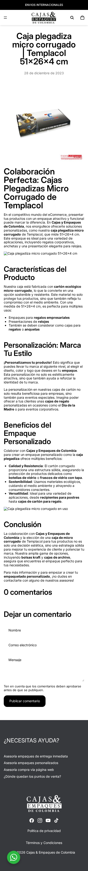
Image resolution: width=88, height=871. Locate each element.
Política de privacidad (44, 831)
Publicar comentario (24, 701)
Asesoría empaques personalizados (31, 763)
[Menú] (5, 17)
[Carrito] (82, 17)
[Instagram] (40, 820)
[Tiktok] (56, 820)
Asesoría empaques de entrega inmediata (36, 756)
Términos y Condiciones (44, 843)
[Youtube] (48, 820)
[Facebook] (31, 820)
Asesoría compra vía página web (29, 770)
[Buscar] (72, 17)
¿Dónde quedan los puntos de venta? (32, 776)
